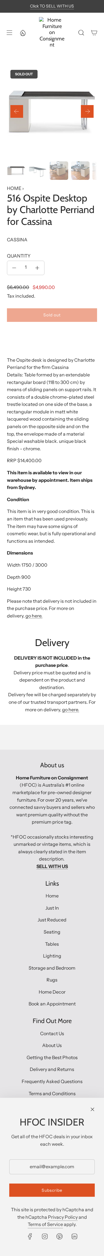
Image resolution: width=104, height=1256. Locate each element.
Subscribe (52, 1190)
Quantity (19, 256)
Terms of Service (45, 1224)
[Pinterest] (59, 1236)
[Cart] (94, 33)
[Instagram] (45, 1236)
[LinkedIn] (74, 1236)
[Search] (81, 33)
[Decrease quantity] (14, 268)
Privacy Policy (63, 1217)
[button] (16, 111)
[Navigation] (9, 33)
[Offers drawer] (22, 33)
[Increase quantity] (37, 268)
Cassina (17, 239)
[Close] (92, 1109)
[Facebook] (30, 1236)
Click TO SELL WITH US (52, 6)
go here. (33, 616)
